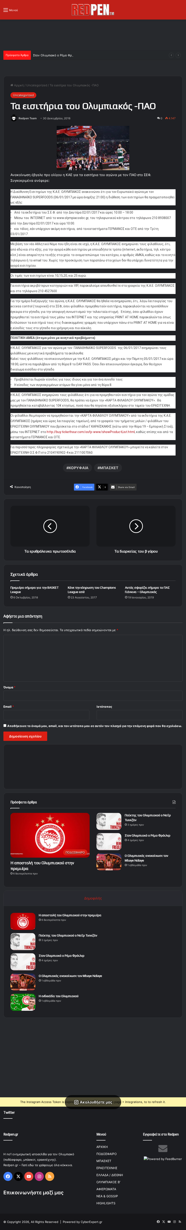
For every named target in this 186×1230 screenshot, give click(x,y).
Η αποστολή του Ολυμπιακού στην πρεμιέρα (70, 915)
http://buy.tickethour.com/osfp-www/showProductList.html (91, 432)
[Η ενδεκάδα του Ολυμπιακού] (22, 1002)
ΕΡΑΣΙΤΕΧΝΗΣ (106, 1168)
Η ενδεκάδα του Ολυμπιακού (58, 996)
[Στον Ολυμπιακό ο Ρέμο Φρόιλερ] (108, 841)
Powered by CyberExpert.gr (82, 1222)
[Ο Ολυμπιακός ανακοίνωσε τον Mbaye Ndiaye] (108, 861)
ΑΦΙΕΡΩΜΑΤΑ (106, 1189)
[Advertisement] (93, 34)
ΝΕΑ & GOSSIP (107, 1196)
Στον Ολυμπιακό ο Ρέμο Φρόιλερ (56, 55)
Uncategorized (36, 85)
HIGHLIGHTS (105, 1203)
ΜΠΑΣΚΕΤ (109, 468)
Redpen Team (28, 118)
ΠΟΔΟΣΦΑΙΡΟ (106, 1154)
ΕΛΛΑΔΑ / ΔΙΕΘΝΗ (109, 1175)
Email (8, 706)
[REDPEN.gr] (93, 9)
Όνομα (9, 687)
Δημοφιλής (93, 898)
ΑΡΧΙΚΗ (102, 1147)
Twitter (9, 1112)
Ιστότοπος (104, 706)
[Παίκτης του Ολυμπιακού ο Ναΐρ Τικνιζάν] (108, 821)
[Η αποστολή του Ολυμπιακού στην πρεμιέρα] (22, 921)
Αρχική (18, 85)
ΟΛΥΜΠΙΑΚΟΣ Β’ (108, 1182)
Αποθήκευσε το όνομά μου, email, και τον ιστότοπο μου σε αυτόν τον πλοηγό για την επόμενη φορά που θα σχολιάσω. (94, 726)
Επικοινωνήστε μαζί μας (33, 1192)
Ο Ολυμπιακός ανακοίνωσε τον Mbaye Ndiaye (70, 976)
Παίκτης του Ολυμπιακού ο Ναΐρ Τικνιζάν (68, 935)
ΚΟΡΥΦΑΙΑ (78, 468)
